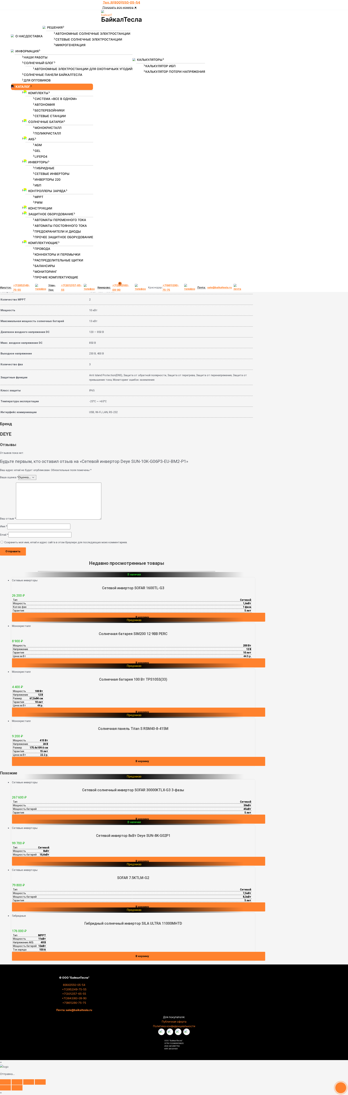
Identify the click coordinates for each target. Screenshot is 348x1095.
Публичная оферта (174, 1021)
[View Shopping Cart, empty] (122, 288)
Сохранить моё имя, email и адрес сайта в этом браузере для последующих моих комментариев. (65, 542)
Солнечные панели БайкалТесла (53, 75)
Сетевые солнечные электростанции (88, 39)
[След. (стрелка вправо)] (17, 1087)
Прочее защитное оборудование (64, 237)
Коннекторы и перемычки (57, 254)
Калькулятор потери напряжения (175, 71)
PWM (38, 202)
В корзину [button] (142, 617)
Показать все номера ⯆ (120, 7)
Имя (3, 526)
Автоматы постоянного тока (61, 226)
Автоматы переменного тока (60, 220)
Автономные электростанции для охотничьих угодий (83, 69)
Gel (38, 151)
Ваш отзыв (8, 518)
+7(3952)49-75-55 (21, 287)
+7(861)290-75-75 (171, 287)
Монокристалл (48, 128)
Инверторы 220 (48, 179)
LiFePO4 (41, 156)
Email (4, 534)
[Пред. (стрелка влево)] (5, 1087)
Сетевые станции (50, 116)
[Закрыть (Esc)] (40, 1082)
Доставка (34, 36)
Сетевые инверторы (52, 174)
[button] (64, 28)
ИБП (38, 185)
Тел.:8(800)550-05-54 (121, 2)
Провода (42, 249)
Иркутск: (5, 287)
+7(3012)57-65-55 (71, 287)
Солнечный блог (39, 63)
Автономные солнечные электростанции (92, 33)
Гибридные (44, 168)
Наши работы (35, 57)
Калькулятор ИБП (160, 66)
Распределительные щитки (59, 260)
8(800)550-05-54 (74, 985)
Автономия (45, 104)
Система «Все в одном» (56, 99)
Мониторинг (46, 272)
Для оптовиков (37, 80)
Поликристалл (48, 133)
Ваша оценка (9, 477)
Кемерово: (104, 287)
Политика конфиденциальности (174, 1026)
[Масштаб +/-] (5, 1082)
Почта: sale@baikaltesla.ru (74, 1010)
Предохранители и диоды (58, 231)
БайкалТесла (121, 19)
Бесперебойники (50, 110)
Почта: (201, 287)
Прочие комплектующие (56, 277)
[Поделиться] (28, 1082)
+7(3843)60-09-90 (74, 998)
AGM (38, 145)
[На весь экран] (17, 1082)
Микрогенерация (70, 45)
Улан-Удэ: (51, 287)
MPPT (39, 197)
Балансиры (45, 266)
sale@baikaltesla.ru (219, 287)
